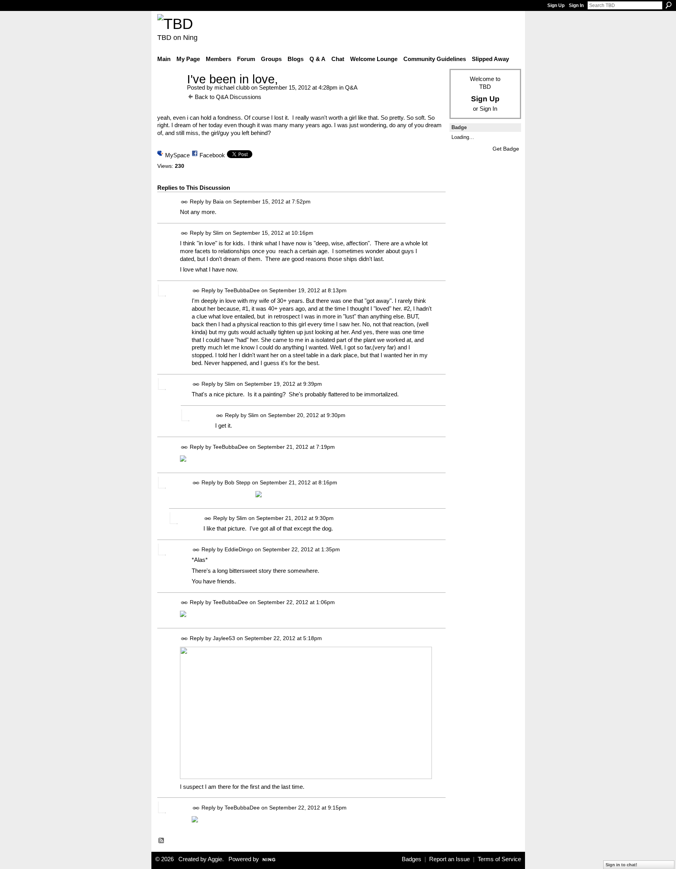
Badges (411, 859)
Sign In (576, 5)
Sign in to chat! (621, 864)
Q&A (351, 87)
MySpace (177, 155)
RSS (161, 840)
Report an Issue (449, 859)
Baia (218, 201)
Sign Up (556, 5)
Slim (218, 233)
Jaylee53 (224, 638)
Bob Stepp (237, 482)
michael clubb (232, 87)
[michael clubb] (169, 94)
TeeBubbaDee (242, 291)
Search (668, 5)
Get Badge (506, 149)
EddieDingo (239, 549)
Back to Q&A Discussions (228, 97)
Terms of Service (499, 859)
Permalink (184, 202)
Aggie (215, 859)
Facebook (212, 155)
